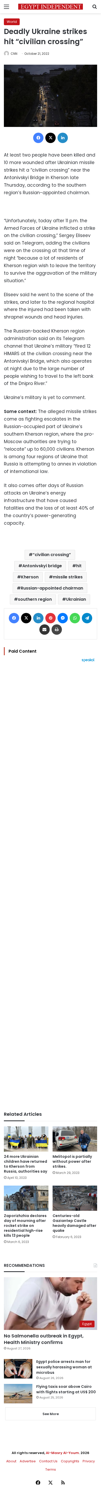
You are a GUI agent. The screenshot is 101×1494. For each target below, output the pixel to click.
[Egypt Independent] (50, 7)
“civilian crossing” (52, 555)
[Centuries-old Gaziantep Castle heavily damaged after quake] (75, 1198)
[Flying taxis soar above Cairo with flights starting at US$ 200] (18, 1393)
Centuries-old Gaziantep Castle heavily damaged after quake (74, 1223)
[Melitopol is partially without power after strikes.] (75, 1139)
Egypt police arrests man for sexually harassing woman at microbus (64, 1367)
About (11, 1461)
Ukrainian (76, 599)
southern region (35, 599)
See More (50, 1413)
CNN (14, 53)
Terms (50, 1469)
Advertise (28, 1461)
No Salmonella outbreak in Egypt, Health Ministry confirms (44, 1339)
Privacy (89, 1461)
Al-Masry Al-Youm (62, 1452)
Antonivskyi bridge (42, 566)
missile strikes (68, 577)
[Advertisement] (50, 887)
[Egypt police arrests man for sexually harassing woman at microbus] (18, 1368)
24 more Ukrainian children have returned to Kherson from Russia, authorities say (25, 1164)
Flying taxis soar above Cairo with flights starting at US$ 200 (66, 1389)
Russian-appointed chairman (52, 588)
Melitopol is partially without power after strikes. (72, 1161)
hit (79, 566)
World (12, 21)
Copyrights (70, 1461)
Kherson (30, 577)
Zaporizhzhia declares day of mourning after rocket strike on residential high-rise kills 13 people (25, 1225)
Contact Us (48, 1461)
